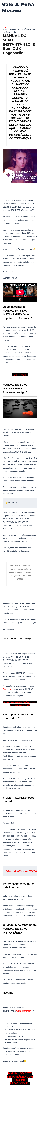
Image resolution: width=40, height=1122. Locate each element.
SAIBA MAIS (20, 374)
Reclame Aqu (8, 689)
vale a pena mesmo (24, 1011)
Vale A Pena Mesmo (18, 7)
